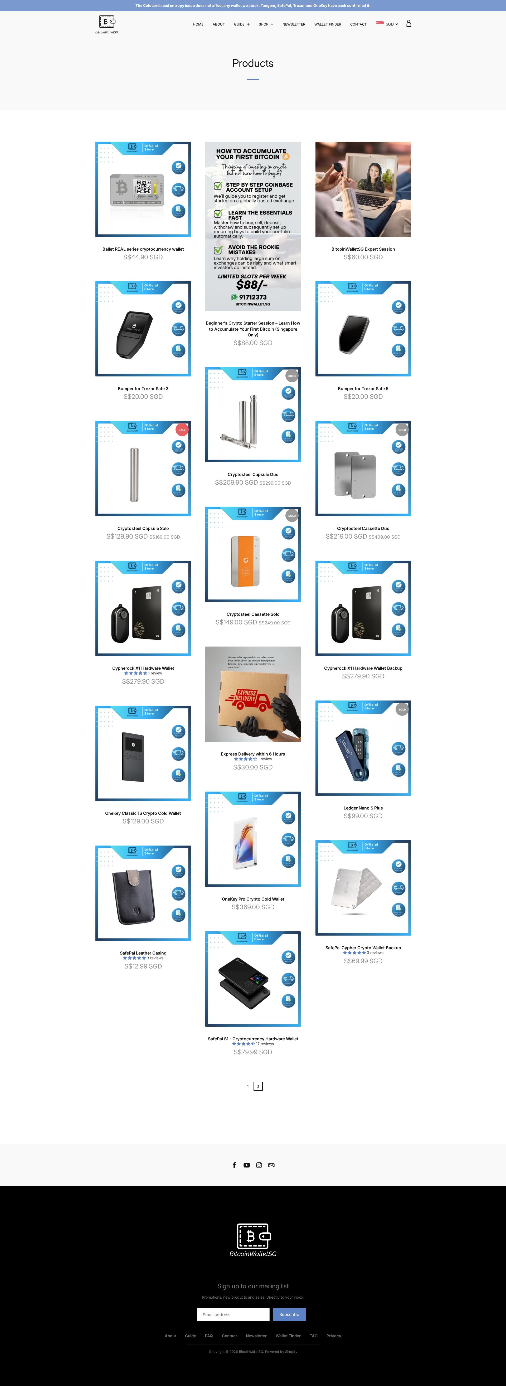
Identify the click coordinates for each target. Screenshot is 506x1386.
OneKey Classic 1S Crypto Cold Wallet (143, 813)
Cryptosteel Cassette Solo (253, 614)
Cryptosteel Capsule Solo (143, 528)
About (219, 24)
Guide (240, 24)
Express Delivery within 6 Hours (253, 754)
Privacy (334, 1335)
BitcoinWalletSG (251, 1352)
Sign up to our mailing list (253, 1286)
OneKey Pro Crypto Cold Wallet (253, 899)
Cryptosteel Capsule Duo (253, 474)
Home (198, 24)
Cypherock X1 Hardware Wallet (143, 668)
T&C (314, 1335)
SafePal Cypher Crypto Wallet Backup (363, 947)
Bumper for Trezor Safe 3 (143, 388)
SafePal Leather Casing (143, 953)
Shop (264, 24)
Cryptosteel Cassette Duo (363, 528)
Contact (358, 24)
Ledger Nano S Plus (363, 808)
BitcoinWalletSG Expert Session (363, 249)
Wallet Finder (327, 24)
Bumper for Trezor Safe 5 (363, 388)
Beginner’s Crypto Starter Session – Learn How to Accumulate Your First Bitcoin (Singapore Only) (253, 328)
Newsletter (294, 24)
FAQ (209, 1335)
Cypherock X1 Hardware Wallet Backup (363, 668)
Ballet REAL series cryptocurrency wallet (143, 249)
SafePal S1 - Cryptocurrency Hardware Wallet (253, 1038)
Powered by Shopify (281, 1352)
